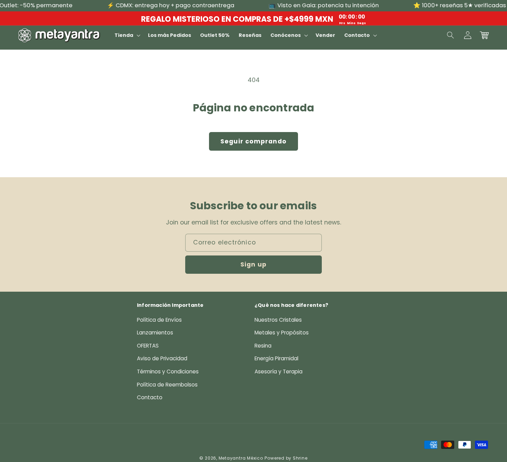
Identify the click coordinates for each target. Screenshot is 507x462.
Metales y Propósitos (282, 332)
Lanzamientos (155, 332)
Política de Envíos (159, 319)
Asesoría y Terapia (278, 371)
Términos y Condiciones (168, 371)
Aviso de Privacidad (162, 358)
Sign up (253, 264)
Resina (263, 345)
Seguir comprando (253, 141)
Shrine (300, 458)
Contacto (149, 397)
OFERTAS (148, 345)
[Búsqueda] (451, 35)
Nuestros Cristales (278, 319)
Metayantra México (241, 458)
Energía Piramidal (276, 358)
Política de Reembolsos (167, 384)
